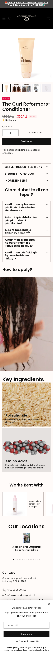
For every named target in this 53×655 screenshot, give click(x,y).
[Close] (49, 604)
